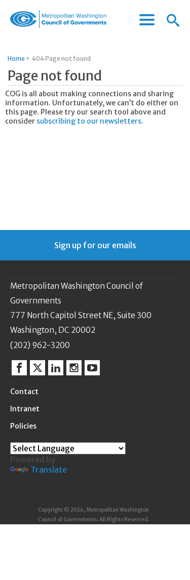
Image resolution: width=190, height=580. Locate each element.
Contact (24, 391)
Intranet (25, 408)
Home (16, 58)
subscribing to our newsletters (88, 121)
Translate (48, 470)
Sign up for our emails (95, 245)
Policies (23, 426)
